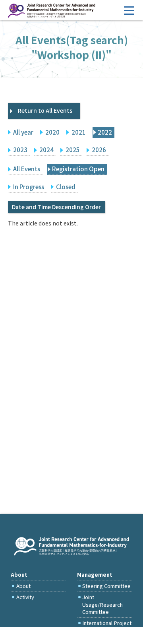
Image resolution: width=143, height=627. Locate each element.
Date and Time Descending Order (56, 207)
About (23, 586)
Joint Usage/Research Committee (102, 604)
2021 (79, 132)
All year (23, 132)
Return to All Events (45, 110)
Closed (65, 186)
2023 (20, 149)
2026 (99, 149)
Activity (25, 597)
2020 (52, 132)
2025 (73, 149)
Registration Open (78, 169)
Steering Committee (106, 586)
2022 (105, 132)
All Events (26, 169)
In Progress (28, 186)
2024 (46, 149)
